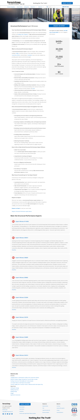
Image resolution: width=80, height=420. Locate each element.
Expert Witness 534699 (22, 337)
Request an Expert (67, 3)
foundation (30, 55)
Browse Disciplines (11, 7)
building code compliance (23, 34)
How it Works (21, 409)
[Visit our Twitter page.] (9, 414)
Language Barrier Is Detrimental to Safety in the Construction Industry (25, 377)
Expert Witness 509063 (22, 277)
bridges (17, 53)
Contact (58, 410)
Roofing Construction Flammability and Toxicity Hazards (22, 381)
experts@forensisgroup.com (7, 411)
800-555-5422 (4, 409)
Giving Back (26, 7)
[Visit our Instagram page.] (5, 414)
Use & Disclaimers (60, 412)
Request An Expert (25, 404)
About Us (40, 6)
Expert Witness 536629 (22, 257)
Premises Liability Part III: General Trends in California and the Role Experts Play (27, 384)
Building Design (14, 391)
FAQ (43, 408)
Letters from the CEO (46, 410)
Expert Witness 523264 (22, 297)
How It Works (19, 7)
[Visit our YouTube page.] (7, 414)
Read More (14, 269)
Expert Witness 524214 (22, 355)
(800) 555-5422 (65, 6)
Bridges (12, 393)
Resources (33, 6)
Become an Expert (46, 412)
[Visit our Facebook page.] (3, 414)
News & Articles (45, 406)
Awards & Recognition (60, 408)
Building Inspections (15, 389)
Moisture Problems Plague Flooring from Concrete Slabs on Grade (24, 379)
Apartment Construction (15, 395)
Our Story (58, 406)
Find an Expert (21, 407)
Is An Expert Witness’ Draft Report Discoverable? (20, 382)
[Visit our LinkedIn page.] (12, 414)
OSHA (33, 88)
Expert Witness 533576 (22, 317)
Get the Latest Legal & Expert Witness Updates (27, 413)
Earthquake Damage (15, 388)
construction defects (16, 55)
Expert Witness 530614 (22, 237)
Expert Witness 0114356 (22, 221)
